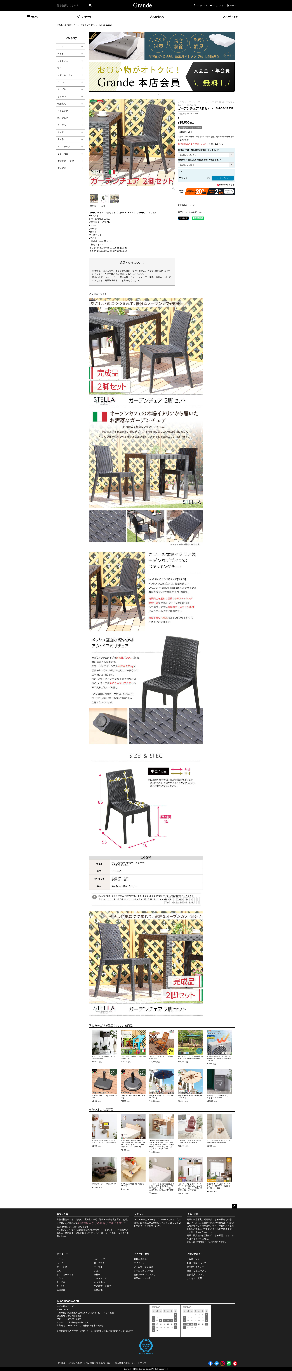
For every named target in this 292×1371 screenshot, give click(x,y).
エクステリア (69, 25)
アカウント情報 (141, 1254)
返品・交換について (196, 1271)
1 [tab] (159, 94)
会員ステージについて (144, 1274)
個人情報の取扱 (122, 1363)
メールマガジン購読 (143, 1267)
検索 (90, 5)
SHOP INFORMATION (68, 1301)
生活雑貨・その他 (65, 161)
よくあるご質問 (194, 1278)
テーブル (61, 125)
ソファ (60, 46)
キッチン (61, 96)
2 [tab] (161, 94)
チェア (60, 132)
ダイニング (62, 111)
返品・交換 (193, 1214)
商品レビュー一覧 (142, 1278)
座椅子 (60, 139)
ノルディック (230, 16)
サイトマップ (140, 1363)
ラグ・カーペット (65, 75)
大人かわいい (157, 16)
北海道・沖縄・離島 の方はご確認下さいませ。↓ (199, 150)
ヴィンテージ (84, 16)
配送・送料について (196, 1263)
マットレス (62, 60)
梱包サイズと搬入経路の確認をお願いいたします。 (200, 160)
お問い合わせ (75, 1363)
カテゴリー (62, 1254)
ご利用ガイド (116, 1233)
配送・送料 (62, 1214)
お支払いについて (195, 1267)
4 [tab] (165, 94)
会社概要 (61, 1363)
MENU (34, 16)
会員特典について (195, 1274)
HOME (60, 25)
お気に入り (218, 5)
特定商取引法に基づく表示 (98, 1363)
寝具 (59, 68)
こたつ (60, 82)
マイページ (139, 1263)
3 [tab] (163, 94)
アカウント (202, 5)
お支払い (138, 1214)
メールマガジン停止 (143, 1271)
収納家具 (61, 103)
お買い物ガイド (195, 1254)
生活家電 (61, 168)
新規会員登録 (140, 1259)
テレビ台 (61, 89)
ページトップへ (234, 1206)
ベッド (60, 53)
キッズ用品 (62, 153)
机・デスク (62, 118)
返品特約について (186, 205)
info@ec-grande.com (78, 1322)
